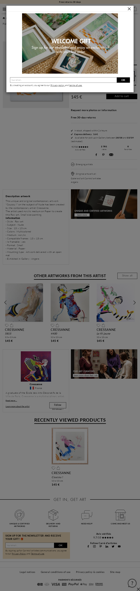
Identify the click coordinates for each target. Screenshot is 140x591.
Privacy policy (57, 85)
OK (123, 79)
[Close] (129, 8)
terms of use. (75, 85)
